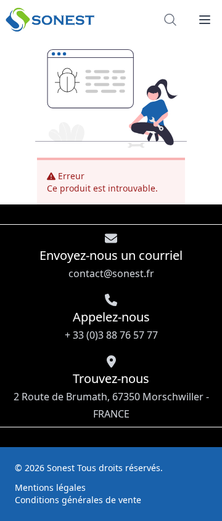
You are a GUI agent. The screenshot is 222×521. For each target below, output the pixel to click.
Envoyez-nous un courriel (111, 263)
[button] (204, 19)
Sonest (61, 468)
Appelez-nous (111, 325)
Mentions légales (50, 487)
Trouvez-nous (111, 395)
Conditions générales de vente (78, 500)
